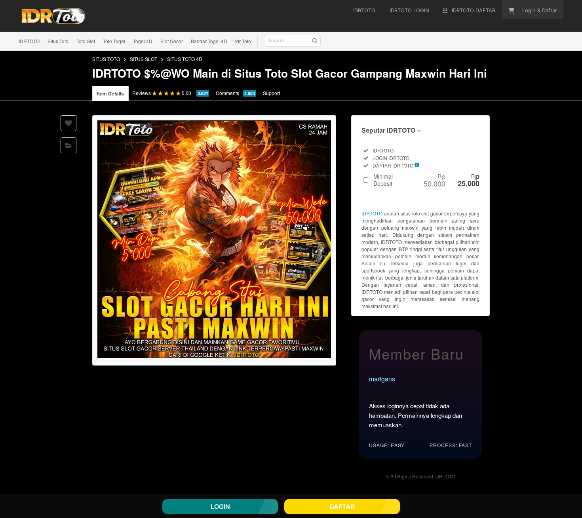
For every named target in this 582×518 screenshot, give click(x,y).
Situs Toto (58, 41)
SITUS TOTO (106, 58)
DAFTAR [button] (342, 506)
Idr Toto (243, 41)
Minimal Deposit (426, 180)
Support (271, 93)
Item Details (110, 93)
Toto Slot (85, 41)
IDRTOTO (29, 41)
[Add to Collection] (68, 145)
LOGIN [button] (220, 506)
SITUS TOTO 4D (184, 58)
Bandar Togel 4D (209, 41)
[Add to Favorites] (68, 123)
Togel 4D (142, 41)
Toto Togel (114, 41)
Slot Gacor (171, 41)
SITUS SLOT (143, 58)
